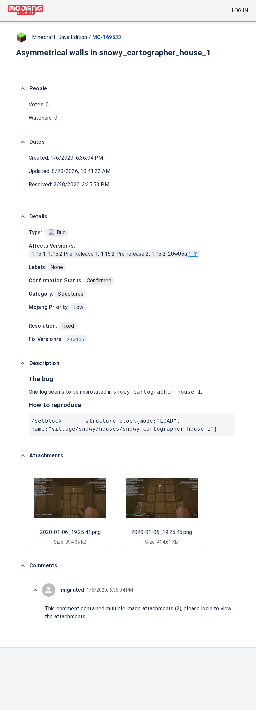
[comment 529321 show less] (35, 590)
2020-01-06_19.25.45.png (161, 532)
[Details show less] (22, 216)
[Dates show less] (22, 142)
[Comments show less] (22, 565)
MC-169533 (106, 37)
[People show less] (22, 88)
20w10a (75, 339)
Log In (240, 10)
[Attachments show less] (22, 455)
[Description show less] (22, 363)
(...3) (193, 254)
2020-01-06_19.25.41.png (70, 532)
